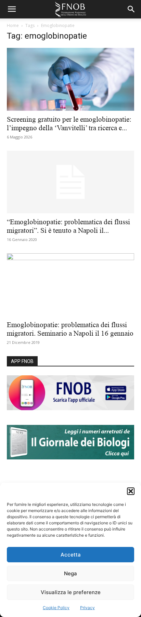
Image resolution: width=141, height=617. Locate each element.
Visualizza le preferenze (71, 592)
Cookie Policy (56, 607)
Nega (70, 573)
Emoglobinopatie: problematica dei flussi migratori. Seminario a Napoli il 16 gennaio (70, 329)
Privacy (87, 607)
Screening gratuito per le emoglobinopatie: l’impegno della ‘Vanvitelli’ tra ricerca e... (69, 123)
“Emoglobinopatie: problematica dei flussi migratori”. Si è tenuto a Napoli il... (68, 226)
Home (13, 25)
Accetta (71, 554)
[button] (130, 491)
